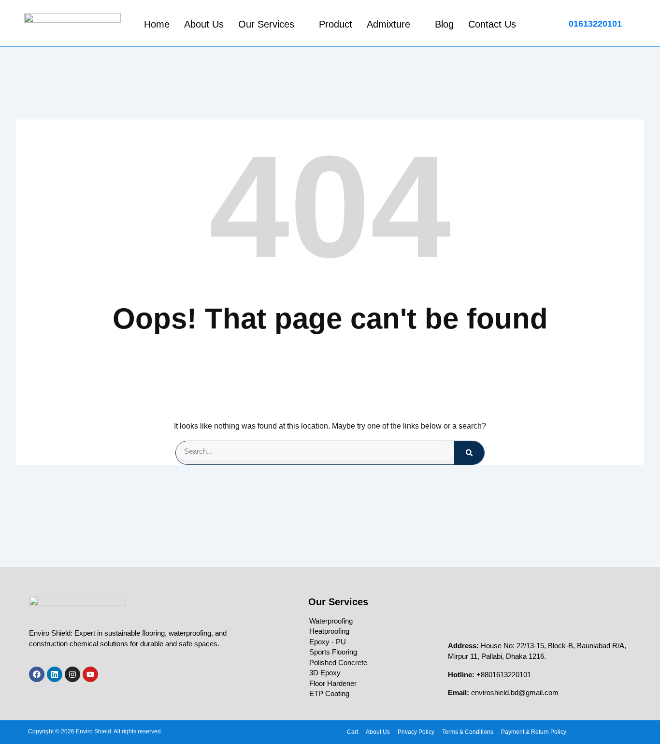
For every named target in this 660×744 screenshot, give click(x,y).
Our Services (266, 24)
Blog (444, 24)
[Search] (469, 452)
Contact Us (492, 24)
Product (335, 24)
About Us (204, 24)
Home (157, 24)
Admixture (388, 24)
